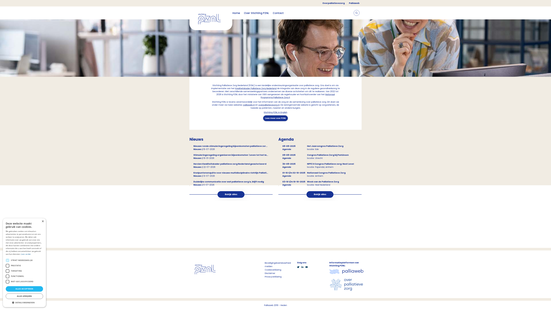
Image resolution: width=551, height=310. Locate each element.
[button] (24, 302)
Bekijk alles (231, 194)
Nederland (271, 88)
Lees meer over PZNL (275, 118)
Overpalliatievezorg (333, 3)
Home (236, 13)
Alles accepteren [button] (24, 289)
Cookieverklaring (273, 269)
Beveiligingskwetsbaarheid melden (278, 264)
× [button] (43, 221)
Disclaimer (270, 273)
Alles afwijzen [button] (24, 296)
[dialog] (24, 262)
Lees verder (26, 254)
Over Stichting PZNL (256, 13)
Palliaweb (354, 3)
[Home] (210, 19)
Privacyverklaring (273, 276)
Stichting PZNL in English (275, 112)
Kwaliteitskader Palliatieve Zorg (250, 88)
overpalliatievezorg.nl (269, 104)
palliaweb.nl (249, 104)
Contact (278, 13)
